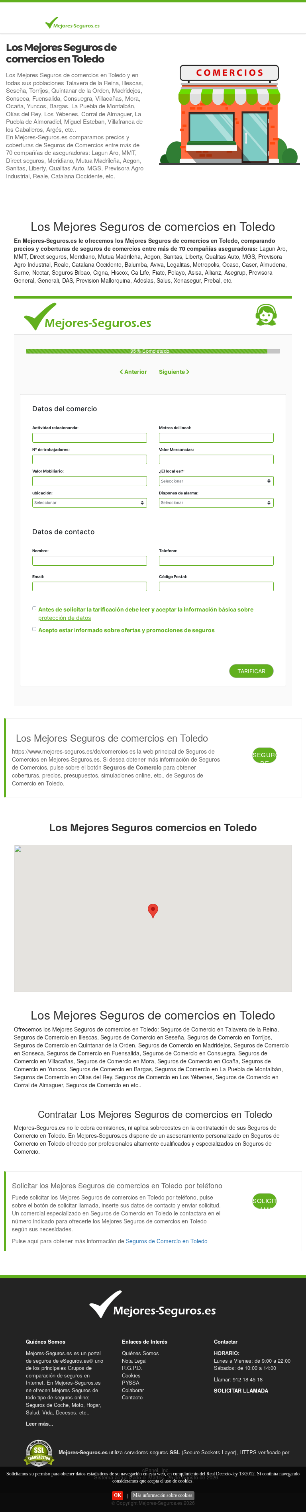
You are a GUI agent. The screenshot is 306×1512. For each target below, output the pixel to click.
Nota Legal (134, 1360)
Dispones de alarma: (178, 492)
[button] (153, 911)
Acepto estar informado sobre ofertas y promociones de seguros (126, 630)
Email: (38, 576)
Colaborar (133, 1390)
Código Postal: (173, 576)
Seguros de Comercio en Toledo (167, 1241)
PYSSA (130, 1382)
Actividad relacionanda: (55, 427)
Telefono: (168, 550)
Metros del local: (175, 427)
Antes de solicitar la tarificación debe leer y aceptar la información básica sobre (145, 609)
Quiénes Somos (140, 1353)
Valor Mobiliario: (48, 471)
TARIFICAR (251, 671)
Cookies (131, 1375)
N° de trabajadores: (51, 449)
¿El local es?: (171, 471)
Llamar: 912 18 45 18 (238, 1379)
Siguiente (172, 371)
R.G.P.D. (132, 1367)
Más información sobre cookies (162, 1495)
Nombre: (40, 550)
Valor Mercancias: (176, 449)
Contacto (132, 1397)
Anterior (135, 371)
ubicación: (42, 492)
